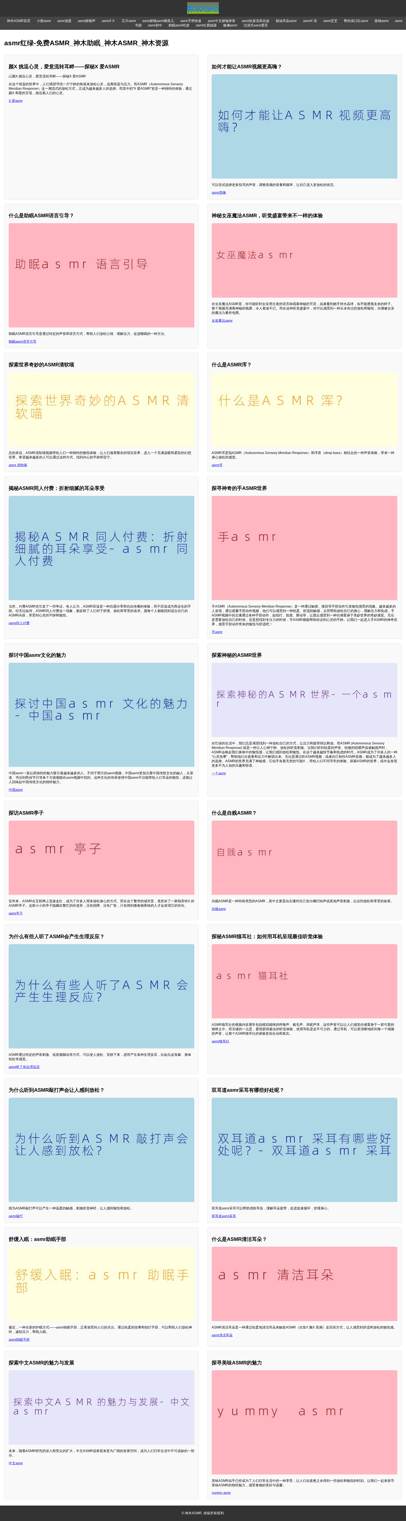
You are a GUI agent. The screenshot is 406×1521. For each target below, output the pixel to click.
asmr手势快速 (190, 21)
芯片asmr (129, 21)
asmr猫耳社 (220, 1041)
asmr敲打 (16, 1216)
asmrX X (108, 21)
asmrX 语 (310, 21)
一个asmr (219, 773)
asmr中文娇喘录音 (221, 21)
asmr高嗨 (219, 192)
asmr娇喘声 (86, 21)
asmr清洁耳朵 (222, 1335)
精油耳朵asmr (286, 21)
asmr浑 (217, 465)
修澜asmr (230, 25)
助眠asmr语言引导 (22, 341)
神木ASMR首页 (18, 21)
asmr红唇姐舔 (206, 25)
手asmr (217, 632)
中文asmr (16, 1463)
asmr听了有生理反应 (24, 1067)
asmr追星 (64, 21)
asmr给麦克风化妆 (255, 21)
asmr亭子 (16, 913)
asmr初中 (155, 25)
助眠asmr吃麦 (179, 25)
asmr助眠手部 (19, 1339)
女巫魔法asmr (222, 320)
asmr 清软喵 (18, 465)
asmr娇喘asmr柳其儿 (158, 21)
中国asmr (16, 790)
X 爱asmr (16, 101)
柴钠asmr (381, 21)
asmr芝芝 (330, 21)
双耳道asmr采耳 (224, 1216)
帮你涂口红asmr (356, 21)
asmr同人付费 (19, 623)
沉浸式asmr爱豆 (256, 25)
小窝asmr (44, 21)
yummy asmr (221, 1493)
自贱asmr (219, 909)
